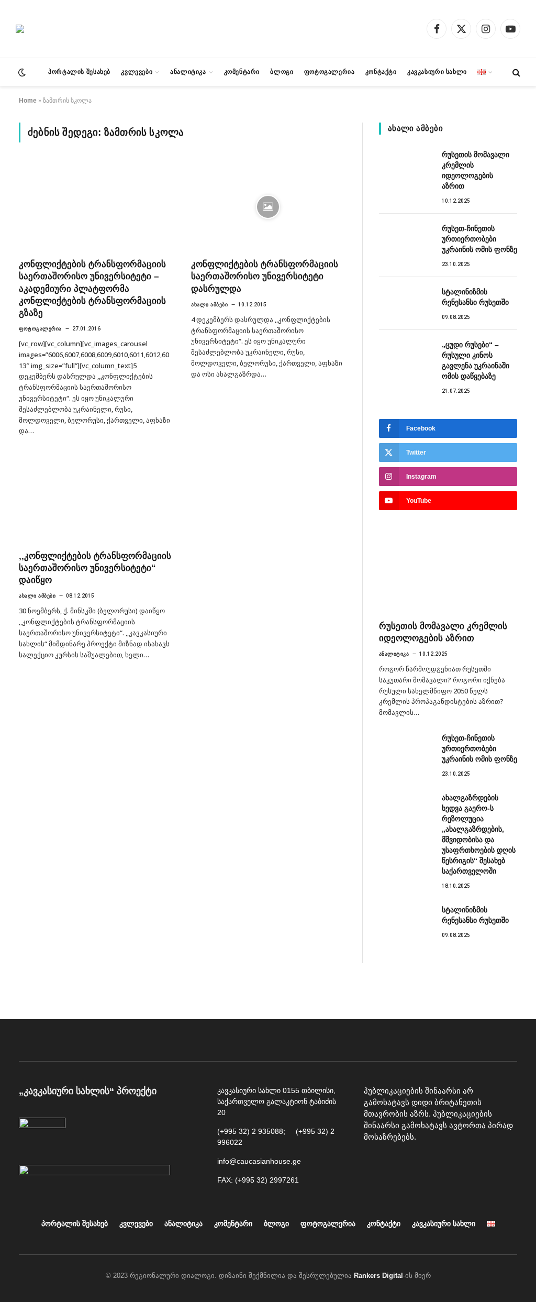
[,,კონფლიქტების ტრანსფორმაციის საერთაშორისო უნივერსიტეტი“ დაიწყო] (95, 498)
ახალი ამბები (209, 304)
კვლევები (136, 71)
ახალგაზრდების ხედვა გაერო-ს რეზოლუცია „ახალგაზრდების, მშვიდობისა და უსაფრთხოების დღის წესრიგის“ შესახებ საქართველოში (479, 834)
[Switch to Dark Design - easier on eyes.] (21, 72)
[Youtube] (397, 1163)
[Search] (515, 72)
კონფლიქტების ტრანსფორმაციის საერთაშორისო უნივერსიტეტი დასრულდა (264, 276)
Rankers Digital (378, 1275)
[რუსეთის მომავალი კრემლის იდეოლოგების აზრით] (405, 166)
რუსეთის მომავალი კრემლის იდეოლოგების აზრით (475, 170)
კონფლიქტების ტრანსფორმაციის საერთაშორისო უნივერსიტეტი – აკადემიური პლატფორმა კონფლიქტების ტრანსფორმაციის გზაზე (92, 288)
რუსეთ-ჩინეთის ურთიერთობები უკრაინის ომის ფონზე (479, 238)
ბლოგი (281, 71)
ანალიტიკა (188, 71)
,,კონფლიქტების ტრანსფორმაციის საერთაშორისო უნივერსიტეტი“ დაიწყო (95, 568)
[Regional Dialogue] (20, 28)
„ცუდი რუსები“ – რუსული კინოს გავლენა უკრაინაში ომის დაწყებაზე (475, 360)
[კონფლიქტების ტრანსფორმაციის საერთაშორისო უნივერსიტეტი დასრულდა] (267, 206)
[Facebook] (374, 1163)
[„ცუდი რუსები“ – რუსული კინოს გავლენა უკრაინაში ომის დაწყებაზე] (405, 356)
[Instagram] (421, 1163)
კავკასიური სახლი (437, 71)
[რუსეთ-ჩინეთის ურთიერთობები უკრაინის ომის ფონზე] (405, 240)
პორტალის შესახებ (79, 71)
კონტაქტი (381, 71)
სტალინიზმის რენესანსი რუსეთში (475, 297)
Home (28, 100)
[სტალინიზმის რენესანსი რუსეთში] (405, 303)
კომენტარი (242, 71)
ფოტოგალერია (329, 71)
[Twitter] (444, 1163)
